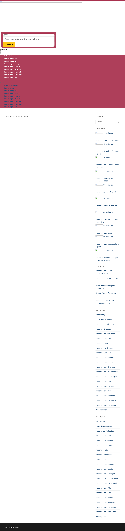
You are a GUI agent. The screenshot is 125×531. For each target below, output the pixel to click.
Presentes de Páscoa (104, 338)
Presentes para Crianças (12, 64)
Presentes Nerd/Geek (104, 348)
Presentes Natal (102, 343)
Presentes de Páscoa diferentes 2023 (104, 272)
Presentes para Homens (12, 66)
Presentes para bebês (104, 362)
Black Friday (100, 315)
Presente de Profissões (105, 324)
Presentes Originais (10, 61)
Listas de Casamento (11, 56)
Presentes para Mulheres (12, 69)
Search (5, 35)
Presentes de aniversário (105, 334)
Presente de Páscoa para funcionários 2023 (105, 302)
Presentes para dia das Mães (107, 372)
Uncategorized (101, 410)
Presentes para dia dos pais (106, 377)
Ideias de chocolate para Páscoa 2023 (105, 287)
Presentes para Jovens (104, 391)
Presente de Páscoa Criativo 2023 (107, 279)
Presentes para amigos (105, 358)
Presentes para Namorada (12, 72)
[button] (9, 49)
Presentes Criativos (10, 58)
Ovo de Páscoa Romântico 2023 (106, 294)
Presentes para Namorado (13, 74)
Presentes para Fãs (10, 77)
